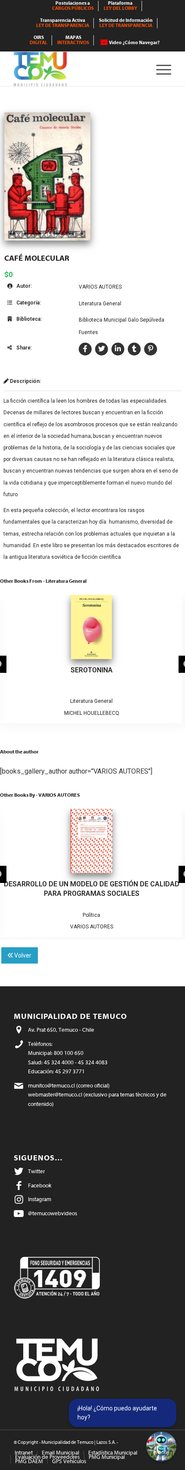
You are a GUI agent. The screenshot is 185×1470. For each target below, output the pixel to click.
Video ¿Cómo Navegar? (134, 42)
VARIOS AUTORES (100, 287)
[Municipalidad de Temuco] (76, 69)
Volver (22, 955)
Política (91, 915)
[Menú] (159, 69)
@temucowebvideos (52, 1213)
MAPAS (73, 40)
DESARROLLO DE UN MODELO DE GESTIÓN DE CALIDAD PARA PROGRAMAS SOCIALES (91, 889)
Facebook (39, 1185)
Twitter (36, 1171)
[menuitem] (73, 6)
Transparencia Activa (62, 23)
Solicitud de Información (126, 23)
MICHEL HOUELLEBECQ (91, 713)
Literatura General (100, 304)
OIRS (38, 40)
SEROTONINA (92, 670)
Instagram (39, 1199)
